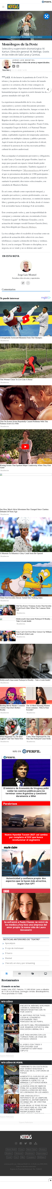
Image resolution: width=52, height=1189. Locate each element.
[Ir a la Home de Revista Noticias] (12, 6)
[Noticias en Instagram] (16, 1143)
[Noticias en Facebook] (21, 1143)
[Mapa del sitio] (35, 1143)
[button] (48, 89)
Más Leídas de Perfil (12, 1062)
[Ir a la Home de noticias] (26, 1137)
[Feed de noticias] (30, 1143)
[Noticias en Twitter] (25, 1143)
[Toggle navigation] (4, 6)
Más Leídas (7, 1001)
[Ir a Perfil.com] (47, 2)
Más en (17, 751)
